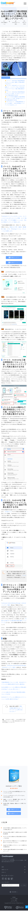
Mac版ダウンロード (15, 262)
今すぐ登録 (22, 885)
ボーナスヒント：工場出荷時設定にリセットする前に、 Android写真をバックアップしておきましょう (15, 103)
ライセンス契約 (14, 900)
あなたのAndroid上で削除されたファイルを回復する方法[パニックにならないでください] (15, 841)
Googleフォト (8, 511)
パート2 (24, 575)
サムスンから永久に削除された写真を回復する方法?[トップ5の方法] (15, 837)
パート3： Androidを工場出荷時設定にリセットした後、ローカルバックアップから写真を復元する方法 (15, 93)
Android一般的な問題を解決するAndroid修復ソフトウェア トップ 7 (15, 850)
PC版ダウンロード (14, 257)
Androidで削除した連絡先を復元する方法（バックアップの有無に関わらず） (15, 828)
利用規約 (14, 897)
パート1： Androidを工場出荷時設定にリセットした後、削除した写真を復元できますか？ (15, 82)
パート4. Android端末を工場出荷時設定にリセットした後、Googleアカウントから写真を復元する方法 (15, 98)
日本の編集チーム (4, 23)
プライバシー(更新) (14, 898)
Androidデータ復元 (16, 23)
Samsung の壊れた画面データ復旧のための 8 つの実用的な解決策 (15, 833)
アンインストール (14, 901)
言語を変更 (14, 891)
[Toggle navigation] (25, 3)
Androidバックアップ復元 (14, 786)
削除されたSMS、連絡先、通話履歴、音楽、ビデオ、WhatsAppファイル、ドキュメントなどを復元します (13, 229)
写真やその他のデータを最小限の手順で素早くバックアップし (13, 620)
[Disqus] (14, 745)
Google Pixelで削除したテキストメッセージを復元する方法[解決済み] (15, 846)
